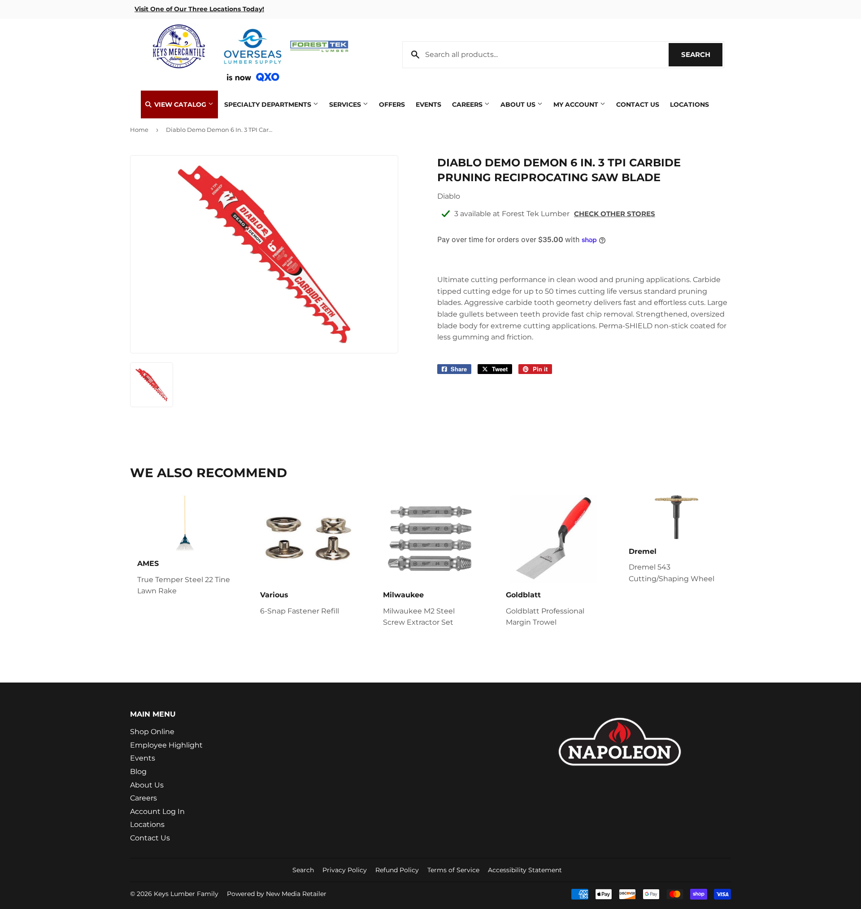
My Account (576, 104)
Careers (468, 104)
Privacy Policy (344, 870)
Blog (138, 771)
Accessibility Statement (525, 870)
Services (346, 104)
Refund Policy (397, 870)
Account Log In (157, 811)
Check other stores (614, 213)
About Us (518, 104)
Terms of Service (453, 870)
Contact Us (637, 104)
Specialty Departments (268, 104)
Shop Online (152, 731)
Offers (392, 104)
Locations (689, 104)
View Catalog (180, 104)
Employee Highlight (166, 745)
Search (701, 54)
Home (139, 129)
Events (428, 104)
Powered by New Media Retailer (276, 893)
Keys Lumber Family (186, 893)
